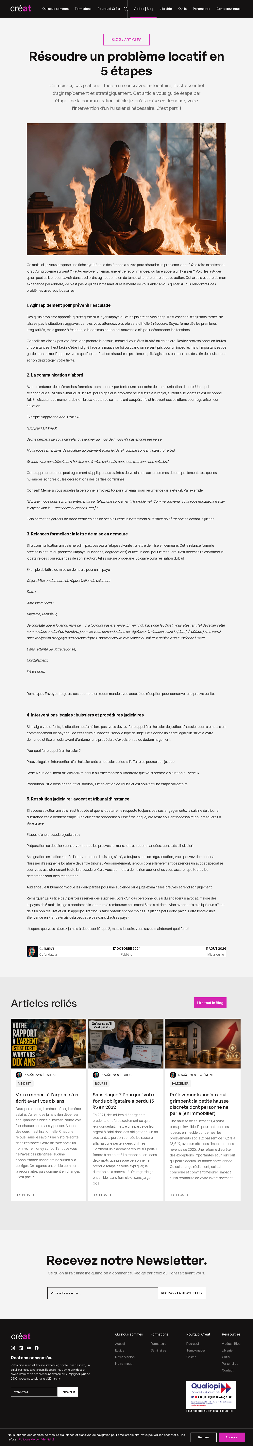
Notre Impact (124, 1364)
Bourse (101, 1083)
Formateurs (158, 1344)
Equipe (119, 1350)
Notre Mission (125, 1357)
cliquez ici (226, 1410)
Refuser (203, 1437)
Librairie (227, 1350)
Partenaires (230, 1364)
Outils (226, 1357)
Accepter (232, 1437)
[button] (55, 9)
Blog (116, 39)
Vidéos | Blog (231, 1344)
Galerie (191, 1357)
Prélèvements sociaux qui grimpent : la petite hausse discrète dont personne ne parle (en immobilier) (199, 1104)
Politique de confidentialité (36, 1439)
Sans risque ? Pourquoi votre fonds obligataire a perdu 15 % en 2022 (124, 1101)
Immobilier (180, 1083)
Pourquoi (192, 1344)
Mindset (24, 1083)
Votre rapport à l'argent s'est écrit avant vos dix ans (48, 1098)
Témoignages (196, 1350)
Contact (227, 1370)
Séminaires (158, 1350)
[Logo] (20, 9)
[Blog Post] (48, 1044)
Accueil (120, 1344)
